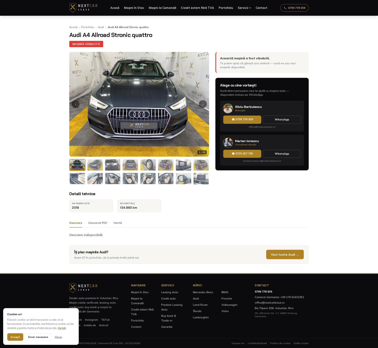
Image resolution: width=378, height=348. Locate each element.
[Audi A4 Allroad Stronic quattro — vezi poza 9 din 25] (77, 179)
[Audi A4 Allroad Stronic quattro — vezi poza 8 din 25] (201, 165)
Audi (101, 27)
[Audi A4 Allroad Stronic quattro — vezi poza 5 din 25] (148, 165)
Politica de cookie (280, 343)
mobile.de (90, 325)
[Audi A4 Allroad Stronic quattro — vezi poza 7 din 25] (183, 165)
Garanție (166, 327)
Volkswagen (229, 305)
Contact (261, 8)
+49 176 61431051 (292, 297)
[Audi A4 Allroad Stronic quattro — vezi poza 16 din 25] (201, 179)
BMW (225, 292)
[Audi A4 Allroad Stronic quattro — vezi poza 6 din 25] (166, 165)
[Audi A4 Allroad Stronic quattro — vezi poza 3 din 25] (113, 165)
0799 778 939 (296, 8)
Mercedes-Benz (203, 292)
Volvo (225, 311)
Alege (58, 337)
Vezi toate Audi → (285, 254)
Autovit (103, 325)
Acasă (114, 8)
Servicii (243, 8)
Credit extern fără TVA (197, 8)
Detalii (62, 328)
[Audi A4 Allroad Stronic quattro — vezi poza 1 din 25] (77, 165)
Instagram (91, 319)
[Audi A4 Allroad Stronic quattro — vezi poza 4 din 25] (130, 165)
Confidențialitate (257, 343)
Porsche (226, 298)
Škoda (197, 311)
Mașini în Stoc (134, 8)
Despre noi (238, 343)
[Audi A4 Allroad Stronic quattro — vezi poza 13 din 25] (148, 179)
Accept (15, 337)
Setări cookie (301, 343)
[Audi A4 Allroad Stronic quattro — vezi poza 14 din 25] (166, 179)
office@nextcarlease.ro (262, 126)
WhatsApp (282, 119)
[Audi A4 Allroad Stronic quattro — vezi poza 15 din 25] (183, 179)
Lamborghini (201, 317)
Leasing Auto (169, 292)
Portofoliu (226, 8)
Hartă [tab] (118, 223)
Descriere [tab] (75, 223)
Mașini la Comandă (162, 8)
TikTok (105, 319)
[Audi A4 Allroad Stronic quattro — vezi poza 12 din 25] (130, 179)
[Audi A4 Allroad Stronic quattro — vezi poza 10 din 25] (95, 179)
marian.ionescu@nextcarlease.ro (262, 160)
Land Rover (200, 305)
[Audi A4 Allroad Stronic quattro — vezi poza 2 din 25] (95, 165)
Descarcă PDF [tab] (97, 223)
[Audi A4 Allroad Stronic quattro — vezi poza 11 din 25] (113, 179)
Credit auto (168, 298)
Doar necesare (38, 337)
